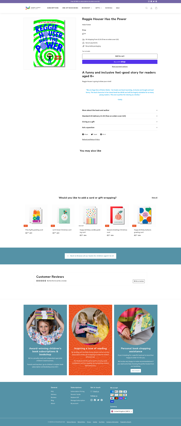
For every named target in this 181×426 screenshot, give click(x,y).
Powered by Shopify (125, 422)
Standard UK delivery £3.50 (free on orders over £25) (104, 116)
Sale (117, 8)
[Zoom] (50, 44)
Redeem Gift (75, 397)
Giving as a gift (88, 121)
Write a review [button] (139, 281)
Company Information (112, 422)
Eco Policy (102, 422)
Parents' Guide (76, 394)
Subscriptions (53, 8)
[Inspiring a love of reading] (90, 326)
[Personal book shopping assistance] (136, 326)
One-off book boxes (70, 8)
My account (74, 403)
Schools (108, 8)
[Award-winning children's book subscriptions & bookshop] (45, 326)
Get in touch (136, 371)
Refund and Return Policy (91, 139)
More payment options (120, 66)
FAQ (52, 391)
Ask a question (88, 127)
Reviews (53, 397)
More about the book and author (95, 110)
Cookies (95, 422)
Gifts (97, 8)
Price (84, 30)
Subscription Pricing (77, 391)
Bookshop (86, 8)
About (53, 403)
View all (154, 198)
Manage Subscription (78, 400)
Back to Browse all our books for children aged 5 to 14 (92, 256)
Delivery (53, 394)
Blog (52, 400)
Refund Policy (81, 422)
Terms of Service (71, 422)
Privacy (89, 422)
